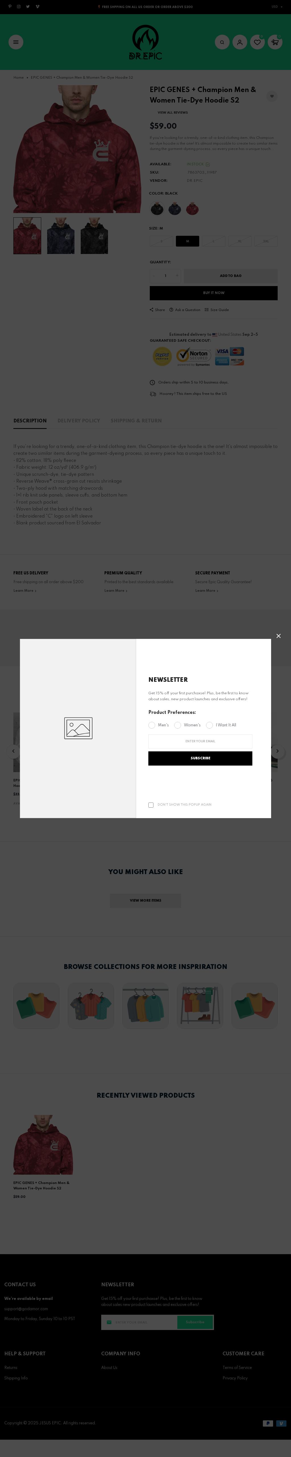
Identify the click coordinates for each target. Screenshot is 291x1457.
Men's (163, 725)
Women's (192, 725)
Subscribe (200, 758)
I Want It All (226, 725)
